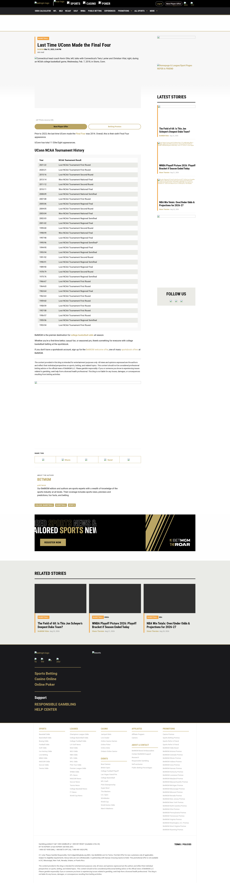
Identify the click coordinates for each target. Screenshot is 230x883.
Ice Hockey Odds (45, 751)
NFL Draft (104, 781)
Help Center (46, 709)
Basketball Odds (45, 738)
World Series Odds (108, 805)
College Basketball (44, 505)
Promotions (123, 11)
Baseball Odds (44, 734)
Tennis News (75, 785)
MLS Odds (74, 751)
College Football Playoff (110, 771)
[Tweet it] (45, 459)
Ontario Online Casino (109, 751)
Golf (76, 11)
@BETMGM (41, 485)
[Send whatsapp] (109, 459)
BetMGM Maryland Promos (173, 779)
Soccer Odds (44, 765)
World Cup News (76, 796)
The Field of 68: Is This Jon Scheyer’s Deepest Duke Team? (174, 130)
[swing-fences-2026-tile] (176, 48)
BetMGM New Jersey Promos (174, 799)
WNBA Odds (74, 772)
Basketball (43, 38)
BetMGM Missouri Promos (173, 792)
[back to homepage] (59, 3)
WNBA (83, 11)
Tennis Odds (43, 768)
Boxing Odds (43, 741)
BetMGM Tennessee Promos (173, 816)
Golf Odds (43, 748)
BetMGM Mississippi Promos (174, 789)
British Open (105, 768)
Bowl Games (105, 764)
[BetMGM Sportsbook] (44, 4)
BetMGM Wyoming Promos (173, 830)
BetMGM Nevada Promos (172, 796)
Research (135, 757)
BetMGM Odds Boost (171, 748)
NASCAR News (75, 779)
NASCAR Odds (44, 762)
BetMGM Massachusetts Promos (175, 782)
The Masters (105, 791)
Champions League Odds (79, 734)
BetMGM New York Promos (173, 802)
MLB (61, 11)
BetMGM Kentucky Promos (173, 772)
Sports (72, 505)
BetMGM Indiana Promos (172, 762)
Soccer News (75, 782)
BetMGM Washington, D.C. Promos (176, 823)
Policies (187, 844)
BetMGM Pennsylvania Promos (174, 813)
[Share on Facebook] (66, 459)
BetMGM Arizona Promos (172, 751)
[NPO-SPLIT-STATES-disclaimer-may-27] (88, 411)
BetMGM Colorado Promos (173, 755)
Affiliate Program (138, 734)
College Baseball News (78, 789)
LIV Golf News (75, 745)
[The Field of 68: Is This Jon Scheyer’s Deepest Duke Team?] (60, 598)
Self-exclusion (137, 764)
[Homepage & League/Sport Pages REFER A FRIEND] (176, 76)
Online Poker (45, 685)
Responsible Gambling (55, 704)
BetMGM (40, 49)
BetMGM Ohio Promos (171, 809)
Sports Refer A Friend (171, 741)
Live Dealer (105, 738)
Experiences (109, 11)
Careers (135, 738)
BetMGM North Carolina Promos (175, 806)
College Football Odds (78, 741)
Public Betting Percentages (142, 768)
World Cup (105, 802)
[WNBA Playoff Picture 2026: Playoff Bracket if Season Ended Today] (115, 598)
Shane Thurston (164, 172)
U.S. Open (104, 795)
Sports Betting (46, 673)
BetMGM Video (164, 136)
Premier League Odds (78, 768)
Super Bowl (105, 788)
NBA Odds (74, 755)
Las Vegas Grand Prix (109, 774)
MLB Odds (74, 748)
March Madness (107, 808)
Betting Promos (114, 126)
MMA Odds (43, 758)
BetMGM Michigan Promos (173, 785)
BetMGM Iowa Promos (171, 765)
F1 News (73, 792)
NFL (54, 11)
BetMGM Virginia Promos (172, 819)
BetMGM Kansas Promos (172, 768)
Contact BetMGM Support (141, 754)
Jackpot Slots (106, 734)
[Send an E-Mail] (87, 459)
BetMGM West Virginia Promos (174, 826)
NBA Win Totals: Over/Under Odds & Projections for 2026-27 (177, 204)
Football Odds (44, 745)
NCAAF (68, 11)
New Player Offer (61, 126)
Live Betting (43, 755)
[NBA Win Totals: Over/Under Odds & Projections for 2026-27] (169, 598)
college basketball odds (82, 335)
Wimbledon (105, 798)
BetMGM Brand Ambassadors (143, 751)
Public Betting (95, 11)
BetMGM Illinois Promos (172, 758)
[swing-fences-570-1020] (176, 249)
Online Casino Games (109, 741)
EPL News (74, 775)
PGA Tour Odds (75, 765)
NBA (160, 617)
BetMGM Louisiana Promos (173, 775)
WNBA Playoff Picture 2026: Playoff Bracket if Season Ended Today (177, 167)
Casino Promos (168, 734)
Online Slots (105, 748)
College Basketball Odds (79, 738)
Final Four (80, 133)
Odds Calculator (43, 11)
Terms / (178, 844)
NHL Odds (74, 762)
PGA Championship (108, 785)
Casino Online (45, 679)
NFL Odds (73, 758)
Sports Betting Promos (171, 738)
